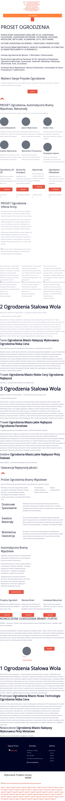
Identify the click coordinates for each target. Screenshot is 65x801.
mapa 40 (41, 794)
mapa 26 (21, 792)
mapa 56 (11, 799)
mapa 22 (59, 789)
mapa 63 (53, 799)
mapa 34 (5, 794)
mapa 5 (24, 787)
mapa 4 (19, 787)
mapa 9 (45, 787)
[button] (32, 15)
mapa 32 (56, 792)
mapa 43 (59, 794)
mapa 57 (17, 799)
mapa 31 (50, 792)
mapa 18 (35, 789)
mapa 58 (23, 799)
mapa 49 (32, 796)
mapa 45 (9, 796)
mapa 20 (47, 789)
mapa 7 (34, 787)
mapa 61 (41, 799)
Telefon (24, 656)
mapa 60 (35, 799)
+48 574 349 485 (27, 660)
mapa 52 (50, 796)
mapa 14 (11, 789)
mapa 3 (13, 787)
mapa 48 (27, 796)
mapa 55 (5, 799)
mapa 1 (3, 787)
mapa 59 (29, 799)
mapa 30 (44, 792)
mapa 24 (9, 792)
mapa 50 (38, 796)
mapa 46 (15, 796)
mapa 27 (27, 792)
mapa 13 (5, 789)
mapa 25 (15, 792)
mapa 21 (53, 789)
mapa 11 (56, 787)
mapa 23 (3, 792)
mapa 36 (17, 794)
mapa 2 (8, 787)
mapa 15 (17, 789)
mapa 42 (53, 794)
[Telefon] (27, 651)
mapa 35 (11, 794)
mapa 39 (35, 794)
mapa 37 (23, 794)
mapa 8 (40, 787)
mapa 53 (56, 796)
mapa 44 (3, 796)
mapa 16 (23, 789)
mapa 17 (29, 789)
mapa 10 (50, 787)
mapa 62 (47, 799)
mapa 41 (47, 794)
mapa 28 (32, 792)
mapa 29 (38, 792)
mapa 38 (29, 794)
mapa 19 (41, 789)
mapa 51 (44, 796)
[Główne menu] (32, 19)
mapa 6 (29, 787)
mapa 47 (21, 796)
